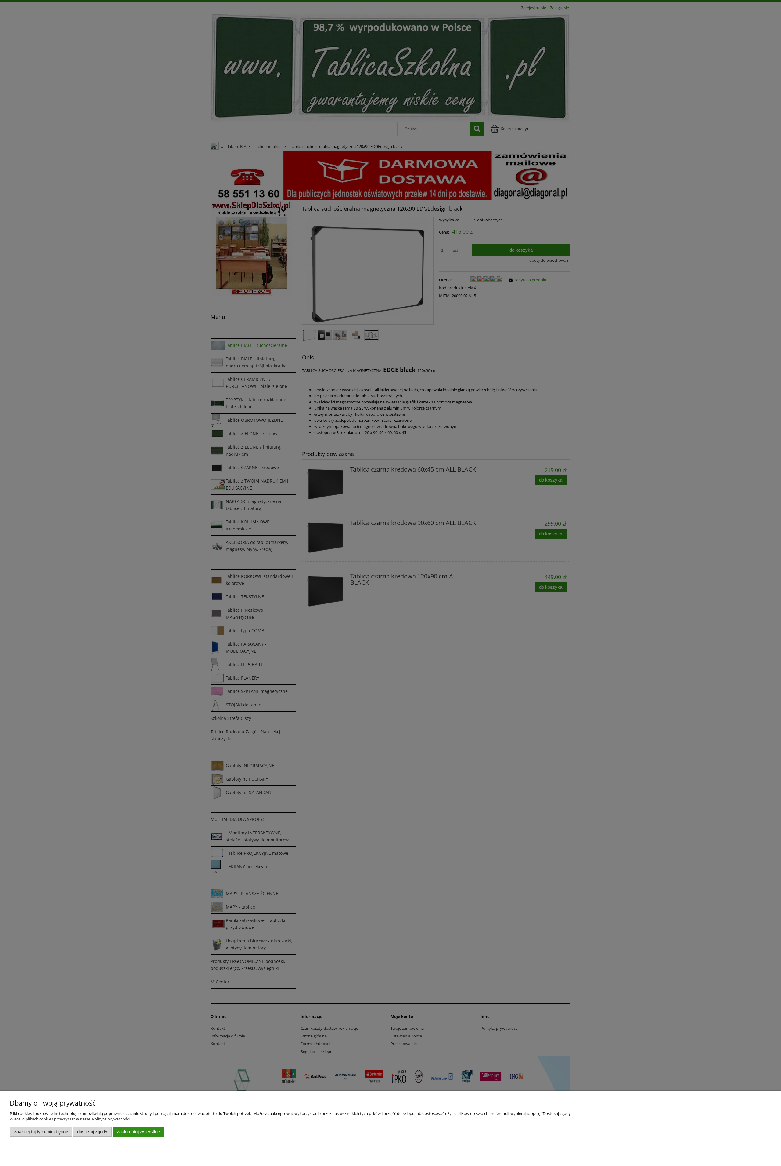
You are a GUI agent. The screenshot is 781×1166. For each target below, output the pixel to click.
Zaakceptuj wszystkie (138, 1131)
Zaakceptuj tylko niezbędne (41, 1131)
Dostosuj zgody (92, 1131)
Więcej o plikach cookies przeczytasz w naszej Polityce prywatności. (70, 1119)
